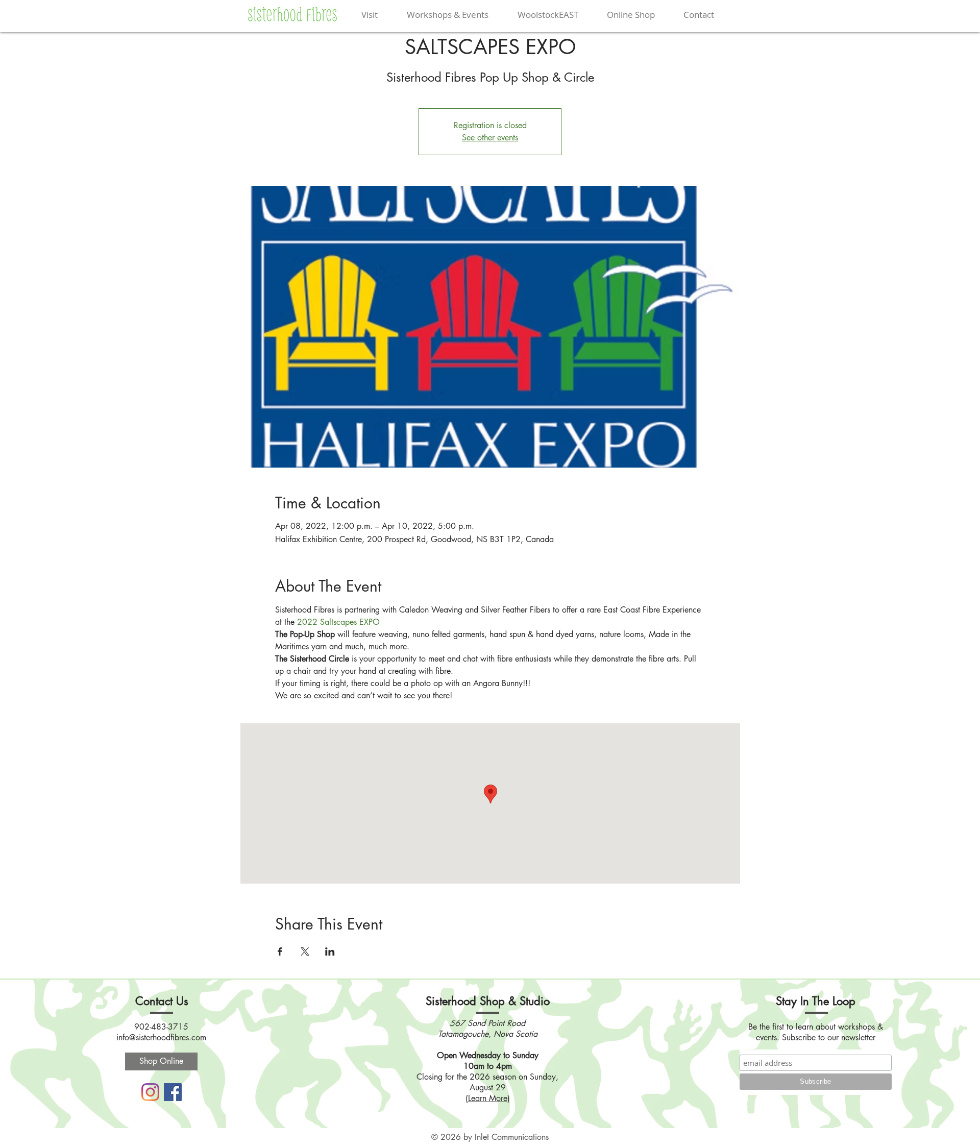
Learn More (487, 1098)
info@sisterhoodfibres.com (161, 1037)
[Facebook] (173, 1092)
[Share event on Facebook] (280, 951)
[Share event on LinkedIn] (330, 951)
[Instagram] (150, 1092)
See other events (490, 137)
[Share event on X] (305, 951)
